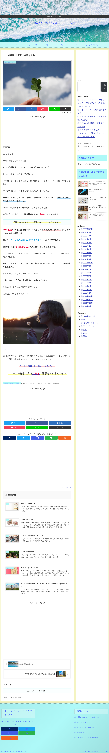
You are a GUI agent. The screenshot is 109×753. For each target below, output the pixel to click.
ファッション (89, 326)
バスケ (86, 319)
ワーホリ (33, 383)
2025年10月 (88, 229)
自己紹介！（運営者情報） (87, 737)
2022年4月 (87, 283)
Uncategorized (89, 316)
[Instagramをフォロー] (37, 438)
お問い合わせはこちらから (88, 717)
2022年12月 (88, 263)
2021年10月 (88, 303)
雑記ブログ (56, 383)
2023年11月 (88, 246)
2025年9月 (87, 232)
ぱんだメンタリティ (9, 383)
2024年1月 (87, 242)
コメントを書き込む (37, 690)
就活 (85, 333)
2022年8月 (87, 269)
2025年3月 (87, 239)
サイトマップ (82, 722)
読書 (50, 383)
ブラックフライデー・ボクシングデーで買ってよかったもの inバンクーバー (92, 103)
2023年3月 (87, 256)
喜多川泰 (40, 383)
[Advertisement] (37, 130)
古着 (85, 329)
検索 (79, 80)
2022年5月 (87, 279)
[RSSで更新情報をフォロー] (64, 438)
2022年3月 (87, 286)
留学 (18, 383)
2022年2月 (87, 290)
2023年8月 (87, 249)
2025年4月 (87, 236)
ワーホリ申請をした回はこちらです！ (37, 366)
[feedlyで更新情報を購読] (51, 438)
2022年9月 (87, 266)
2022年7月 (87, 273)
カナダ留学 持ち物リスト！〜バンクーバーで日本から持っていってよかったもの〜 (91, 133)
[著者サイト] (9, 438)
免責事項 (80, 732)
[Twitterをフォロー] (23, 438)
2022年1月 (87, 293)
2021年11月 (88, 300)
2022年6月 (87, 276)
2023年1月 (87, 259)
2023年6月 (87, 253)
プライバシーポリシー (86, 727)
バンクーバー (25, 383)
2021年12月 (88, 296)
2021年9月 (87, 306)
